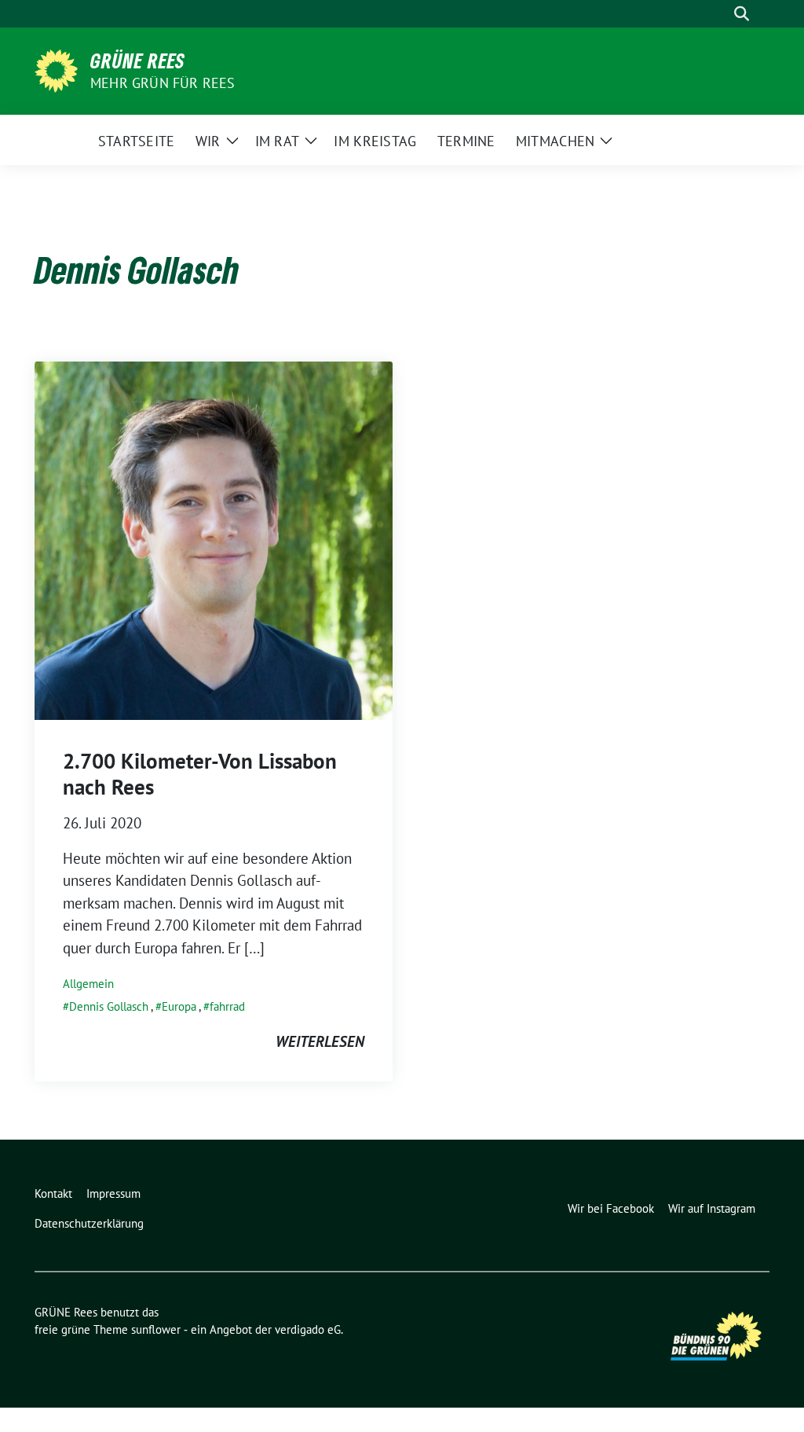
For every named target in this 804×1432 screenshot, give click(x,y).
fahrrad (227, 1006)
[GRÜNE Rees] (56, 69)
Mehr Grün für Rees (163, 83)
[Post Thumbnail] (214, 539)
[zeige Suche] (741, 14)
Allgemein (88, 983)
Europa (179, 1006)
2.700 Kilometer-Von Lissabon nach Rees (200, 773)
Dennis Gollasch (108, 1006)
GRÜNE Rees (137, 60)
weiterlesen (320, 1041)
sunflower (156, 1329)
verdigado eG (308, 1329)
